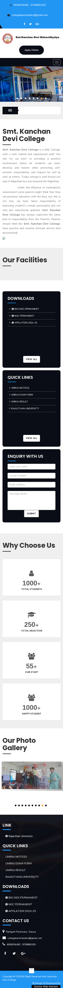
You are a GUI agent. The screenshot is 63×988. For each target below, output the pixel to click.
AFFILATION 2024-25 (25, 322)
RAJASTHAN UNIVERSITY (25, 408)
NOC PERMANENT (24, 315)
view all (31, 359)
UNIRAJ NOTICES (20, 388)
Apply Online (31, 50)
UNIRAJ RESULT (19, 401)
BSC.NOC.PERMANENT (26, 309)
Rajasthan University (20, 836)
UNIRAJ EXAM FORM (22, 394)
